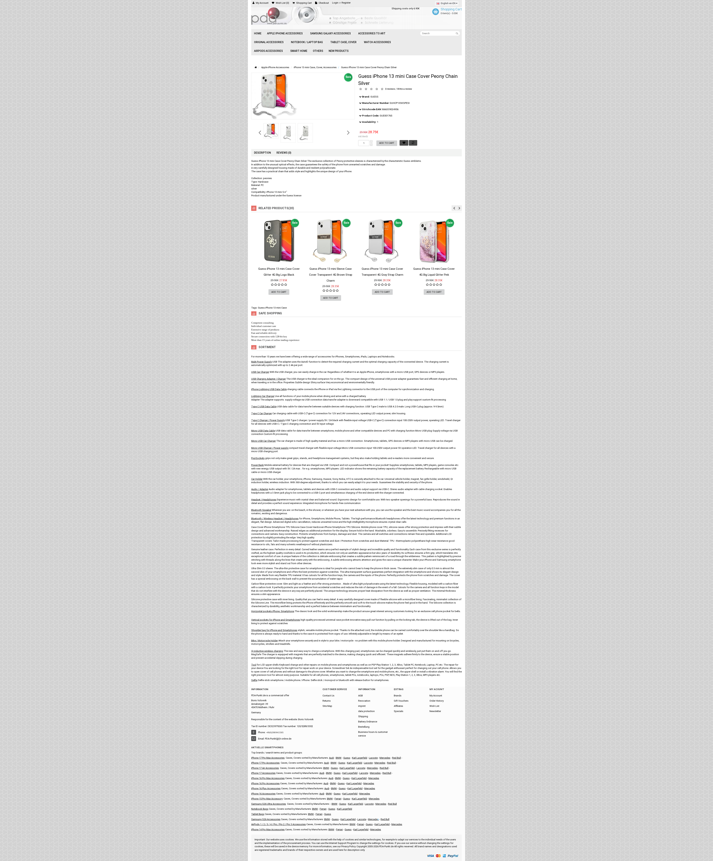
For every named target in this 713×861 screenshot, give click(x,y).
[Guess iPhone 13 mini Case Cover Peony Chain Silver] (271, 130)
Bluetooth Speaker (261, 510)
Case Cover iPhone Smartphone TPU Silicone (275, 527)
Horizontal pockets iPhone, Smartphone (272, 611)
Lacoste (373, 757)
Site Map (327, 706)
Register (346, 2)
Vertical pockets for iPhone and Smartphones (275, 619)
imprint (362, 706)
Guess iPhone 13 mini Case (272, 307)
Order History (436, 700)
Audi (331, 757)
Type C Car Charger (261, 413)
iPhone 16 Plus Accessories (266, 788)
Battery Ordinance (367, 721)
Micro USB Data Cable (263, 430)
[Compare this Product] (300, 266)
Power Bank (257, 465)
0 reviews (390, 89)
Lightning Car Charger (262, 396)
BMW (338, 757)
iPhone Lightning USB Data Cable (269, 389)
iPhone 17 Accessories (263, 773)
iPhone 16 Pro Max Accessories (268, 778)
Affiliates (398, 706)
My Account (435, 695)
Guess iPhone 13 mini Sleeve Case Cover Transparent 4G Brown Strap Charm (330, 274)
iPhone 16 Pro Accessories (265, 783)
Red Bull (396, 757)
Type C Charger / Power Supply (268, 420)
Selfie (254, 680)
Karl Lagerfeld (347, 768)
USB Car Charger (260, 372)
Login (335, 2)
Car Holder (257, 479)
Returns (327, 700)
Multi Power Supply (261, 361)
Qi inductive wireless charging (267, 651)
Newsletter (435, 711)
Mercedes (385, 757)
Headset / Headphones (263, 499)
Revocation (364, 700)
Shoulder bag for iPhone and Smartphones (274, 630)
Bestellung (363, 726)
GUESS (374, 96)
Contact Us (328, 695)
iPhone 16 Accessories (263, 793)
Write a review (404, 89)
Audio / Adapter (259, 489)
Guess (334, 768)
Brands (397, 695)
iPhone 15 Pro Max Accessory (267, 798)
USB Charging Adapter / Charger (268, 378)
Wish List (434, 706)
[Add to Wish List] (257, 266)
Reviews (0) (283, 152)
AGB (360, 695)
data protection (366, 711)
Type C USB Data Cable (263, 406)
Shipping (363, 716)
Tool (253, 664)
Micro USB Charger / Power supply (269, 448)
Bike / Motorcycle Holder (264, 640)
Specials (398, 711)
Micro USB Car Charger (263, 441)
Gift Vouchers (401, 700)
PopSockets (258, 458)
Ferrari (338, 798)
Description (262, 152)
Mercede (372, 819)
